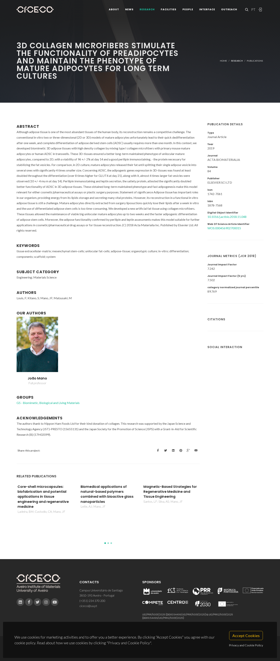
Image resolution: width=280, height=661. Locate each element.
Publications (255, 60)
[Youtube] (54, 602)
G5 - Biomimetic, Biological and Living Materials (48, 403)
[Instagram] (46, 602)
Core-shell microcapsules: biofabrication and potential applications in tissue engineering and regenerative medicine (43, 496)
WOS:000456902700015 (224, 228)
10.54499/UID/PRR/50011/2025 (188, 614)
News (129, 9)
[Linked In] (20, 602)
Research (147, 9)
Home (223, 60)
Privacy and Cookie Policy (246, 645)
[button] (105, 543)
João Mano (37, 378)
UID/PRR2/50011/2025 (221, 614)
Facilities (168, 9)
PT (253, 9)
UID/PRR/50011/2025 (153, 614)
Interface (207, 9)
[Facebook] (29, 602)
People (187, 9)
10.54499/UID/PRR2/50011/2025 (165, 618)
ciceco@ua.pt (88, 606)
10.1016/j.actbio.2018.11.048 (226, 216)
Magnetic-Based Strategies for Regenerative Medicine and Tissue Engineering (170, 491)
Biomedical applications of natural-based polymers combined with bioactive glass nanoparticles (107, 494)
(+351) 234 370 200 (92, 600)
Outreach (229, 9)
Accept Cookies (246, 635)
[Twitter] (37, 602)
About (114, 9)
